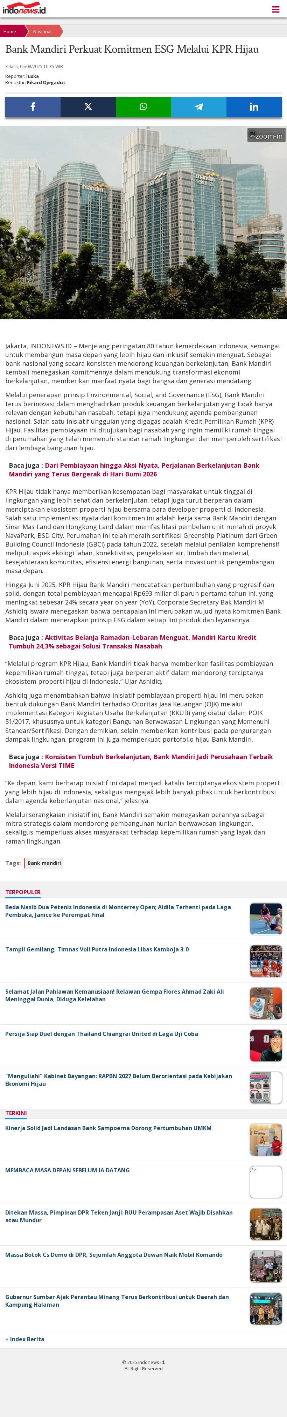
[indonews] (24, 8)
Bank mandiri (44, 863)
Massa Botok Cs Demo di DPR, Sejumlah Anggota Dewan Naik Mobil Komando (114, 1255)
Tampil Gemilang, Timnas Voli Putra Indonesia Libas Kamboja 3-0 (97, 949)
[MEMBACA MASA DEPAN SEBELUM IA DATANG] (253, 1169)
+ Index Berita (24, 1339)
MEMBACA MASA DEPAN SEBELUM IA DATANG (67, 1170)
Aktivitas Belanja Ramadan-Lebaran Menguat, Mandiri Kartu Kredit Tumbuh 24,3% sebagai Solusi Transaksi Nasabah (133, 641)
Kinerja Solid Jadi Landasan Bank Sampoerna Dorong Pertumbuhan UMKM (108, 1128)
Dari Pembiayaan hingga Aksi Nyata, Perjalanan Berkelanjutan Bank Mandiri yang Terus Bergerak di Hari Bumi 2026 (134, 469)
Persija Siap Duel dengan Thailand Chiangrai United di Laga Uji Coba (101, 1034)
